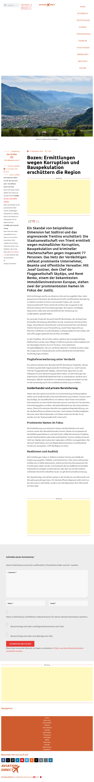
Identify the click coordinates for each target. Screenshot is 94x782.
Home (82, 6)
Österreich (82, 13)
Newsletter (47, 749)
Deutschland (83, 20)
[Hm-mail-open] (46, 760)
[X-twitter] (8, 760)
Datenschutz (47, 747)
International (84, 34)
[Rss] (32, 760)
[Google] (41, 760)
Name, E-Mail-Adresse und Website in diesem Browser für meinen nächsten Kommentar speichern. (47, 617)
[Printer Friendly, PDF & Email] (34, 221)
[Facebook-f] (3, 760)
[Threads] (36, 760)
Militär (82, 68)
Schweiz (83, 27)
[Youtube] (22, 760)
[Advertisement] (58, 197)
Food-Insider (83, 47)
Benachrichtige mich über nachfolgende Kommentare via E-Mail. (37, 626)
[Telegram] (27, 760)
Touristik (82, 41)
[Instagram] (13, 760)
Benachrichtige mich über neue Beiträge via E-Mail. (32, 636)
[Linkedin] (17, 760)
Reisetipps (82, 61)
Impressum (47, 742)
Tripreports (82, 54)
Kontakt (47, 745)
